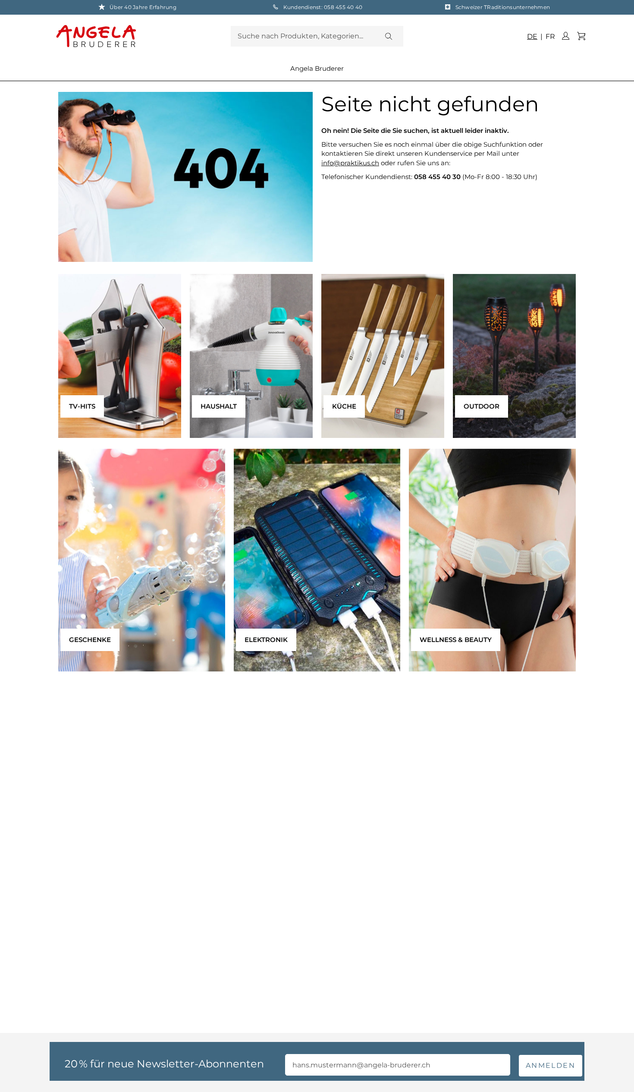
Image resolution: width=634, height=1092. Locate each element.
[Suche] (388, 36)
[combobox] (317, 36)
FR (549, 36)
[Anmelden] (565, 36)
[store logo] (141, 35)
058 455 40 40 (343, 7)
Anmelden (550, 1065)
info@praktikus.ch (350, 163)
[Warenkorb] (581, 36)
